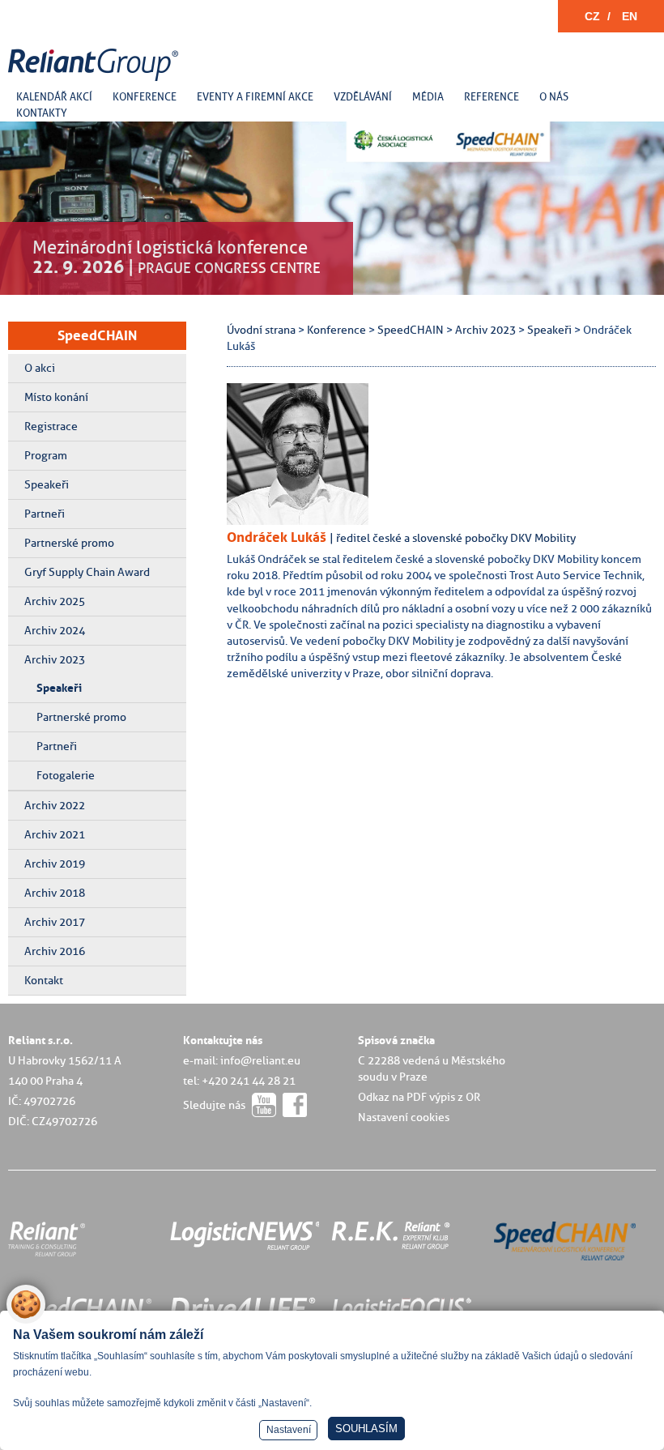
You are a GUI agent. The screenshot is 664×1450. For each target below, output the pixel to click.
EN (629, 16)
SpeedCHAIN (97, 335)
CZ (592, 16)
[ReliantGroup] (95, 81)
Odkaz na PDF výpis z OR (419, 1097)
